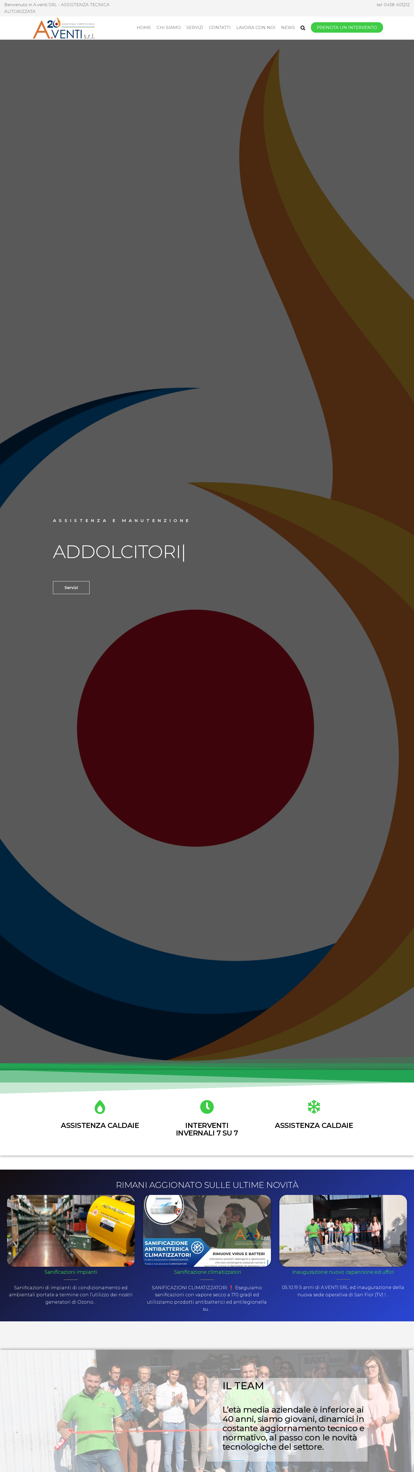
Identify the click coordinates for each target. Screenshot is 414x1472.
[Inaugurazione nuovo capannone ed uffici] (343, 1230)
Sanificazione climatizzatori (207, 1272)
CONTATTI (220, 27)
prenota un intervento (347, 27)
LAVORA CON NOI (255, 27)
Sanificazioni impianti (70, 1272)
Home (144, 27)
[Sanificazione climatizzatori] (207, 1230)
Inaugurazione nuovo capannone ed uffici (343, 1272)
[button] (71, 587)
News (288, 27)
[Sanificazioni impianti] (71, 1230)
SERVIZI (194, 27)
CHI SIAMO (169, 27)
